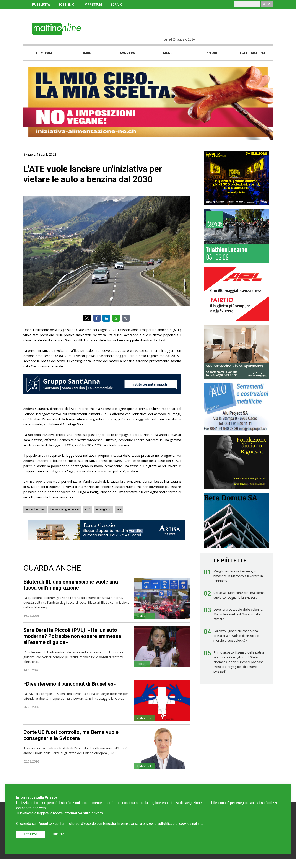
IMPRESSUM (93, 4)
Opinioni (210, 53)
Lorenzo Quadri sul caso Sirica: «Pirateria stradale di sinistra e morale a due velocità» (236, 635)
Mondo (169, 53)
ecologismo (103, 509)
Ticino (86, 53)
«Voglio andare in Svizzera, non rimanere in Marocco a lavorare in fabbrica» (238, 576)
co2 (87, 509)
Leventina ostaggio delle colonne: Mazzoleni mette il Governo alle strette (238, 614)
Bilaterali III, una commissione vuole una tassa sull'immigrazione (70, 585)
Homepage (44, 53)
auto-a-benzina (35, 509)
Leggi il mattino (251, 53)
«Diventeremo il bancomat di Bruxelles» (69, 684)
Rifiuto (59, 834)
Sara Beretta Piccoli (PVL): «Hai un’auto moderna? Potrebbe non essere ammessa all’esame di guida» (72, 636)
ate (119, 509)
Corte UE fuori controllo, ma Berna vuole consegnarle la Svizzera (71, 735)
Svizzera (127, 53)
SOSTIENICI (66, 4)
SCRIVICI (117, 4)
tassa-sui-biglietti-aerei (64, 509)
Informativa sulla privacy (83, 813)
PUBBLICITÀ (41, 4)
